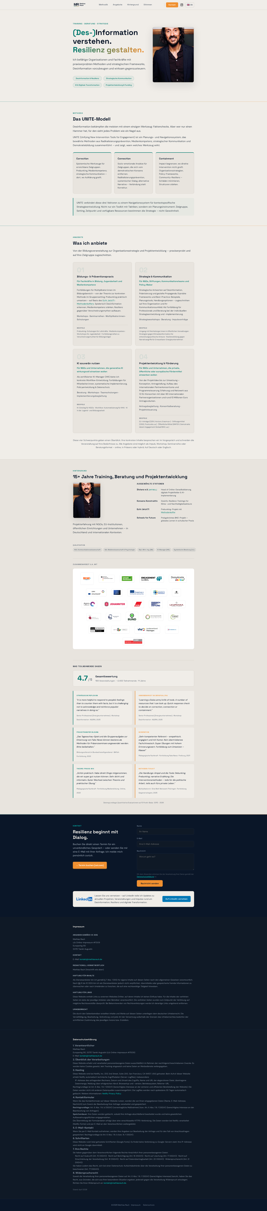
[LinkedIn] (181, 4)
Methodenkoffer (168, 512)
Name (139, 826)
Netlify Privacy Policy (111, 1093)
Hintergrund (133, 4)
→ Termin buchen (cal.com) (90, 865)
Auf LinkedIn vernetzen (176, 899)
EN (190, 4)
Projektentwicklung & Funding (119, 85)
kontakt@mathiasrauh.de (91, 959)
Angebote (117, 4)
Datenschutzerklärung (145, 877)
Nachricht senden (150, 883)
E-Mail (139, 838)
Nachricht (141, 851)
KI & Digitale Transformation (87, 85)
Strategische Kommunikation (119, 78)
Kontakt (172, 5)
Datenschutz (148, 1205)
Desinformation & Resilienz (87, 78)
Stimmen (148, 4)
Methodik (103, 4)
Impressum (135, 1205)
